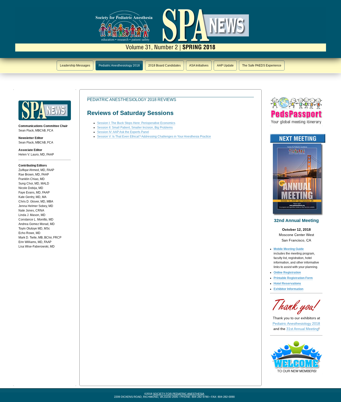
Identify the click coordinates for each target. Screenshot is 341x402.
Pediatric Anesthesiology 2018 (119, 65)
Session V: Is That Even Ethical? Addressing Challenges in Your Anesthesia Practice (154, 136)
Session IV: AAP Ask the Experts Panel (123, 132)
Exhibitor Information (288, 289)
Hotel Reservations (287, 283)
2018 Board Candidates (164, 65)
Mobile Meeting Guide (289, 249)
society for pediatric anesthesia (178, 393)
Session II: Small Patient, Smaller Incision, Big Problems (135, 127)
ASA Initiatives (198, 65)
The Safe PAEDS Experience (261, 65)
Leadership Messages (75, 65)
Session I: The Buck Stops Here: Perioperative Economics (136, 123)
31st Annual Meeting (302, 329)
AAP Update (225, 65)
